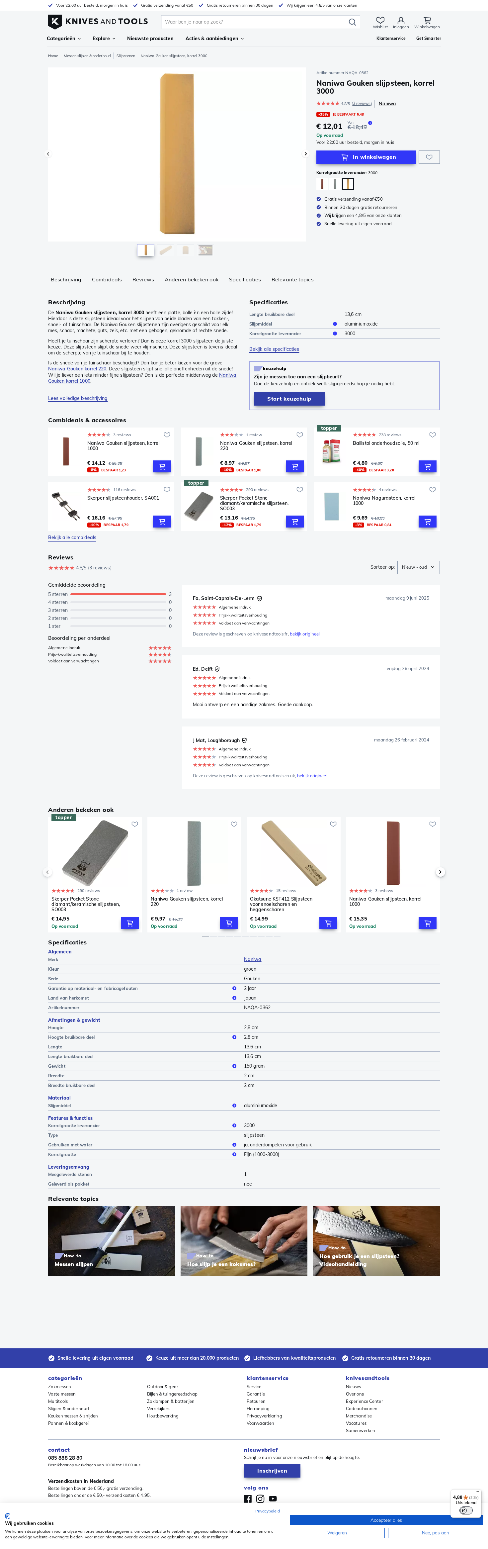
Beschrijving (66, 279)
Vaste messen (62, 1394)
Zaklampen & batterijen (171, 1401)
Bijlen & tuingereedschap (172, 1394)
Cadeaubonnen (361, 1408)
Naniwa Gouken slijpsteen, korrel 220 (256, 445)
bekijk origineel (305, 633)
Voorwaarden (260, 1423)
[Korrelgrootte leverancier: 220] (335, 184)
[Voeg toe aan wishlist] (429, 157)
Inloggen (401, 26)
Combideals (107, 279)
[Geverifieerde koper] (259, 598)
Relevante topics (293, 279)
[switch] (466, 1510)
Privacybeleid (267, 1510)
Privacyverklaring (264, 1415)
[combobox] (418, 567)
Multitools (58, 1401)
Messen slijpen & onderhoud (87, 55)
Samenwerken (360, 1430)
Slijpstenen (126, 55)
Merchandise (359, 1415)
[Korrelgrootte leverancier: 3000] (348, 184)
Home (53, 55)
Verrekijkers (159, 1408)
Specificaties (245, 279)
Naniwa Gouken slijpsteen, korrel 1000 (123, 445)
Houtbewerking (163, 1415)
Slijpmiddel (260, 324)
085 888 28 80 (65, 1458)
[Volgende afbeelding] (305, 153)
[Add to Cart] (162, 466)
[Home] (98, 20)
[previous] (58, 872)
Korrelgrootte (62, 1154)
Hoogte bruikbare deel (71, 1037)
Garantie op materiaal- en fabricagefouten (93, 988)
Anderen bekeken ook (191, 279)
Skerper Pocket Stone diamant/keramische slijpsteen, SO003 (254, 503)
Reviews (143, 279)
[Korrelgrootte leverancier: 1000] (322, 184)
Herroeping (258, 1408)
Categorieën (61, 39)
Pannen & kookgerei (68, 1423)
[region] (177, 163)
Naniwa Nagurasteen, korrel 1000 (384, 500)
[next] (429, 872)
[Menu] (477, 1493)
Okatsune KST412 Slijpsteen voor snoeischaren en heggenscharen (281, 904)
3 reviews (362, 103)
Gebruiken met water (70, 1144)
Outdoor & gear (162, 1386)
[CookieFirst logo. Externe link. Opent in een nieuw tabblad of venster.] (7, 1516)
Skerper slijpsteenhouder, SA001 (123, 498)
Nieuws (353, 1386)
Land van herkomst (68, 998)
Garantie (256, 1394)
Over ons (355, 1394)
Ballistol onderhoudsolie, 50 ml (386, 443)
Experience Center (364, 1401)
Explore (101, 39)
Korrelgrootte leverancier (275, 333)
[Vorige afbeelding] (48, 153)
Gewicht (56, 1066)
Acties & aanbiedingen (212, 39)
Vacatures (356, 1423)
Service (254, 1386)
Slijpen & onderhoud (68, 1408)
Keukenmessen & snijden (73, 1415)
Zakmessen (59, 1386)
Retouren (256, 1401)
